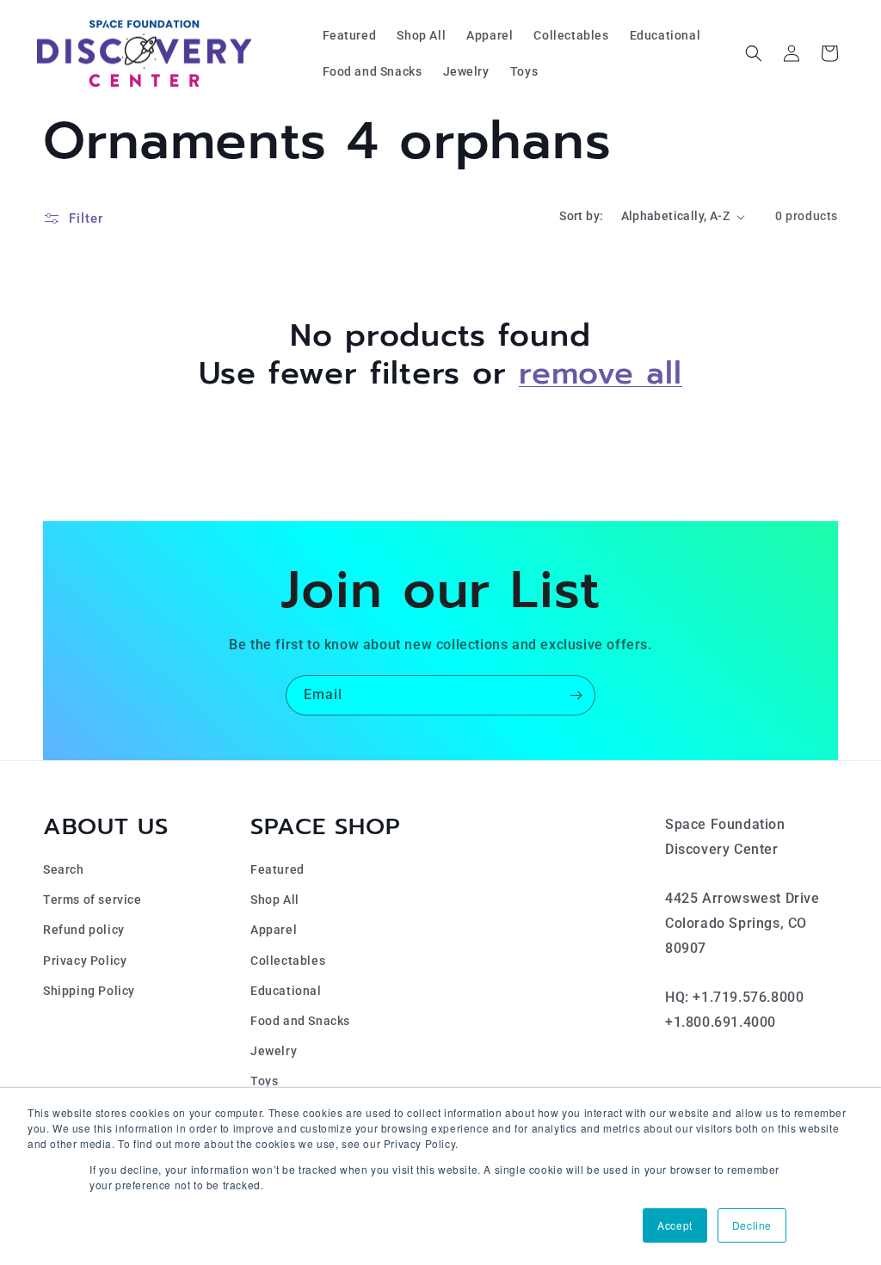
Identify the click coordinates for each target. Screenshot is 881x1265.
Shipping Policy (89, 991)
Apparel (273, 929)
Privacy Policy (84, 960)
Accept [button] (675, 1225)
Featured (277, 869)
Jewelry (273, 1051)
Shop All (274, 899)
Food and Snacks (300, 1021)
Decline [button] (752, 1225)
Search (63, 869)
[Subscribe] (576, 695)
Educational (286, 991)
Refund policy (84, 929)
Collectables (287, 960)
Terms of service (92, 899)
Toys (264, 1081)
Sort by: (581, 216)
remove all (600, 373)
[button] (754, 53)
